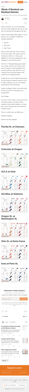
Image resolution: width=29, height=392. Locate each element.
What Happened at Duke (8, 349)
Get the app (22, 385)
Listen (25, 18)
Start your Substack (11, 385)
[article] (14, 330)
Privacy (15, 380)
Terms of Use (22, 302)
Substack (7, 389)
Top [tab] (3, 322)
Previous (6, 316)
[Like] (2, 23)
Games (3, 6)
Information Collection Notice (15, 304)
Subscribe (20, 2)
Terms (19, 380)
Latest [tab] (6, 322)
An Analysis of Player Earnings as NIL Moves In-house (10, 327)
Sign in (26, 2)
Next (24, 316)
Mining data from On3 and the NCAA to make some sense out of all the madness (10, 330)
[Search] (26, 322)
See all (4, 360)
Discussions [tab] (12, 322)
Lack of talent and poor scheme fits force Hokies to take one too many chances (10, 352)
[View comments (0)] (8, 335)
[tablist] (8, 322)
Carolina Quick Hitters (8, 339)
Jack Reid (7, 18)
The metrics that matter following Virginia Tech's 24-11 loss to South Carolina (10, 341)
